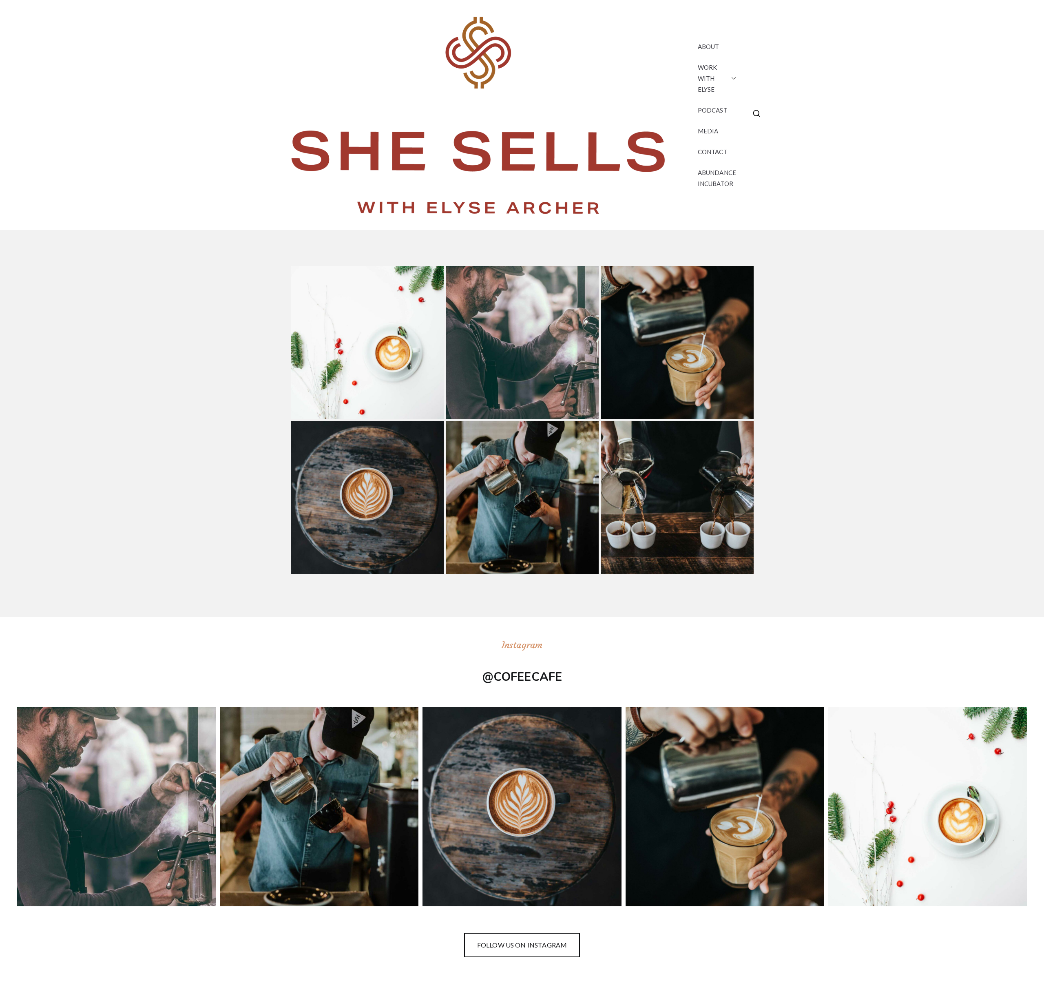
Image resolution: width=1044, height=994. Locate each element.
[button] (732, 78)
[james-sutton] (522, 342)
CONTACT (713, 151)
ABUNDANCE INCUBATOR (717, 178)
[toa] (367, 342)
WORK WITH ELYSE (707, 78)
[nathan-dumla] (677, 497)
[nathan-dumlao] (367, 497)
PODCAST (713, 110)
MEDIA (708, 131)
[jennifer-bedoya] (522, 497)
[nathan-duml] (677, 342)
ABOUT (708, 46)
